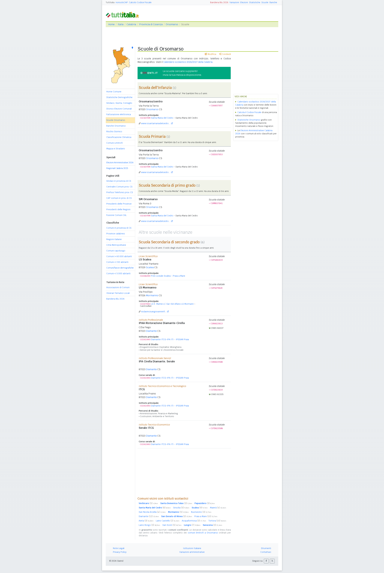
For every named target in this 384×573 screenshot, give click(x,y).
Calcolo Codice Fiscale (140, 2)
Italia (120, 24)
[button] (266, 561)
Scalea (150, 267)
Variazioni (234, 2)
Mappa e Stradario (115, 148)
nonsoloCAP (122, 2)
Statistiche (254, 2)
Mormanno (152, 295)
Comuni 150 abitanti (117, 262)
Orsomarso (172, 24)
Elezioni (244, 2)
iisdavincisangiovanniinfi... (153, 311)
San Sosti (172, 525)
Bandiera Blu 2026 (219, 2)
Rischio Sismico (114, 131)
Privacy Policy (119, 552)
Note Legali (118, 548)
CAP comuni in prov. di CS (119, 198)
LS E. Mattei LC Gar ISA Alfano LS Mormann (172, 304)
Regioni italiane (114, 239)
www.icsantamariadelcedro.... (155, 123)
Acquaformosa (194, 520)
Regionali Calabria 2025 (117, 168)
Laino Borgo (149, 525)
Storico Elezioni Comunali (119, 108)
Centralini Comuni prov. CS (119, 186)
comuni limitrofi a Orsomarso (203, 532)
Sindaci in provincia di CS (118, 181)
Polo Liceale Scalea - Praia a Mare (168, 276)
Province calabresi (115, 233)
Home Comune (113, 91)
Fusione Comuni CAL (116, 215)
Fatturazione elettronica (118, 114)
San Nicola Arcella (152, 512)
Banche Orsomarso (116, 125)
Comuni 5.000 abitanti (118, 273)
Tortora (217, 520)
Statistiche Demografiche (119, 97)
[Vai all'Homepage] (123, 14)
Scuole (264, 2)
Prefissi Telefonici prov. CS (119, 192)
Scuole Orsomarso (115, 120)
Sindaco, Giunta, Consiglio (119, 103)
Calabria (131, 24)
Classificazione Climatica (118, 137)
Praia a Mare (205, 516)
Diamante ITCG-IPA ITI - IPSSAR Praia (170, 339)
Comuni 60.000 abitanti (119, 256)
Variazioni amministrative (192, 552)
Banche (273, 2)
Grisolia (181, 507)
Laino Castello (167, 520)
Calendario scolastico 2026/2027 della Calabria (187, 62)
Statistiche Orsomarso (248, 119)
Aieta (146, 520)
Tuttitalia (110, 2)
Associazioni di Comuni (117, 287)
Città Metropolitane (116, 245)
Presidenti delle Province (119, 203)
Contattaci (265, 552)
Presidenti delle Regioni (118, 209)
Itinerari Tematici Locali (118, 293)
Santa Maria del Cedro (162, 117)
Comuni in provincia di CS (118, 228)
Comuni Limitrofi (114, 143)
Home (111, 24)
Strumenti (266, 548)
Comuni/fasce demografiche (120, 267)
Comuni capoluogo (115, 250)
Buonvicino (201, 512)
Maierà (218, 507)
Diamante (151, 331)
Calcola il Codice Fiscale (249, 112)
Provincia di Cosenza (151, 24)
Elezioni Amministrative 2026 (119, 162)
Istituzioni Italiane (192, 548)
